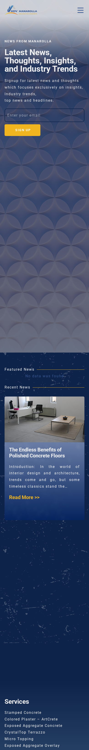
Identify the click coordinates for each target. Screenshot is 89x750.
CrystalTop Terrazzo (25, 732)
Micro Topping (19, 739)
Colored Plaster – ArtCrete (31, 719)
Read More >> (27, 504)
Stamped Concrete (23, 712)
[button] (80, 10)
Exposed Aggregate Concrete (34, 725)
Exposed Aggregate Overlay (32, 745)
